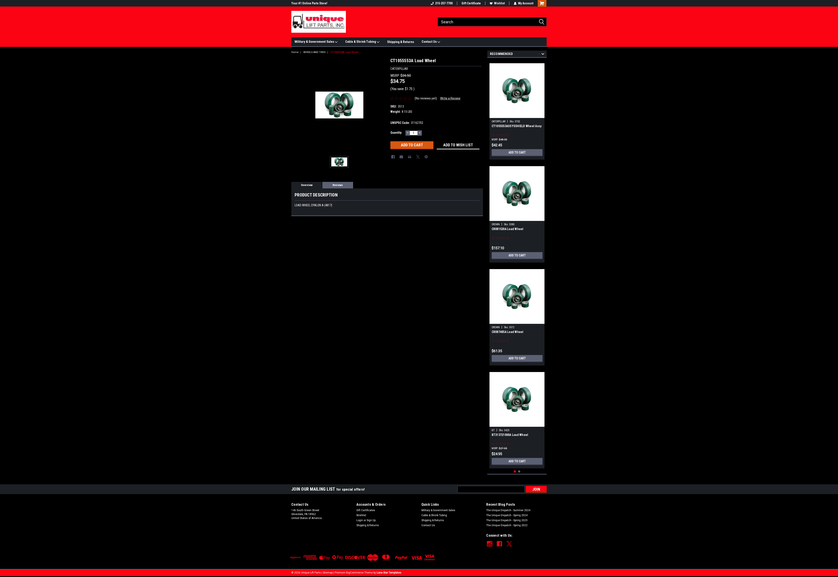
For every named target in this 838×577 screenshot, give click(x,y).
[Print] (409, 157)
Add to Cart (517, 152)
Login (359, 520)
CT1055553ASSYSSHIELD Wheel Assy (517, 126)
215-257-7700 (444, 3)
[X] (418, 157)
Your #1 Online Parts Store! (309, 3)
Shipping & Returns (400, 42)
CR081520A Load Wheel (508, 229)
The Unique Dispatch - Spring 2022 (506, 525)
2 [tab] (519, 471)
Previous (539, 54)
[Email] (401, 157)
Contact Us (429, 42)
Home (295, 52)
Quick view (517, 114)
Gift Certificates (365, 510)
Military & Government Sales (315, 42)
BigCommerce (355, 572)
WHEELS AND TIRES (314, 52)
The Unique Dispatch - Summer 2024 (508, 510)
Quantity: (396, 132)
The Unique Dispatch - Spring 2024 (506, 515)
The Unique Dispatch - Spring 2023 (506, 520)
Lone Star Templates (389, 572)
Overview (307, 185)
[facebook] (499, 543)
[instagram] (489, 543)
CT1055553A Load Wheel (344, 52)
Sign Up (371, 520)
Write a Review (450, 98)
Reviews (338, 185)
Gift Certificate (471, 3)
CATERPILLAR (498, 121)
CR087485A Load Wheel (508, 332)
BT (493, 430)
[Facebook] (393, 157)
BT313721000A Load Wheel (510, 435)
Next (542, 54)
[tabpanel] (517, 110)
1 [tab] (515, 471)
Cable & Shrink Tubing (361, 42)
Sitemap (328, 572)
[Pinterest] (426, 157)
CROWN (496, 224)
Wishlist (499, 3)
